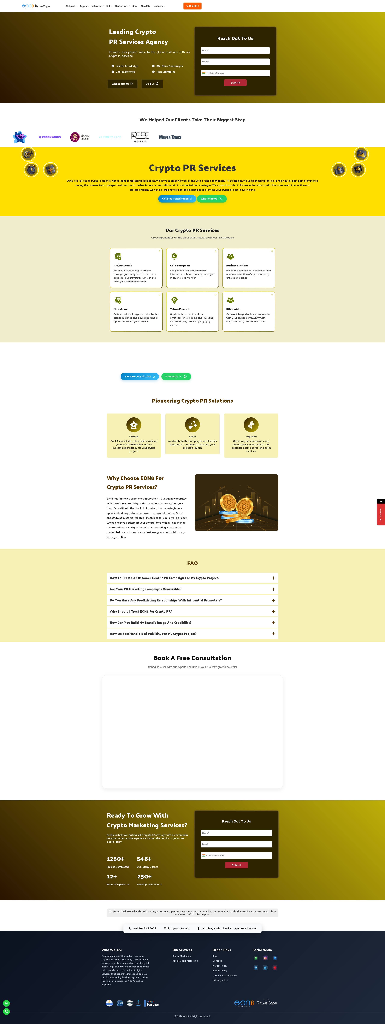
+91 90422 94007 (144, 928)
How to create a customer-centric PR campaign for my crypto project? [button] (165, 578)
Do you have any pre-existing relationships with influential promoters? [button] (166, 600)
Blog (134, 6)
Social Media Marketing (185, 960)
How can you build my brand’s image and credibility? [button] (151, 622)
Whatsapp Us (121, 83)
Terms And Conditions (225, 975)
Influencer (97, 6)
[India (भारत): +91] (204, 73)
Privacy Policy (220, 965)
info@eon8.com (178, 928)
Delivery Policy (220, 980)
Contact (217, 960)
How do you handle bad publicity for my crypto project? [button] (153, 633)
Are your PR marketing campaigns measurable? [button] (145, 589)
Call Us (150, 83)
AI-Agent (70, 6)
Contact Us (159, 6)
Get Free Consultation (175, 198)
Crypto (83, 6)
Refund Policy (220, 970)
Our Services (121, 6)
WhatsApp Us (209, 198)
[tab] (192, 578)
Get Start (192, 6)
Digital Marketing (181, 956)
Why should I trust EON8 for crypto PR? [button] (141, 611)
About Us (145, 6)
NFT (108, 6)
